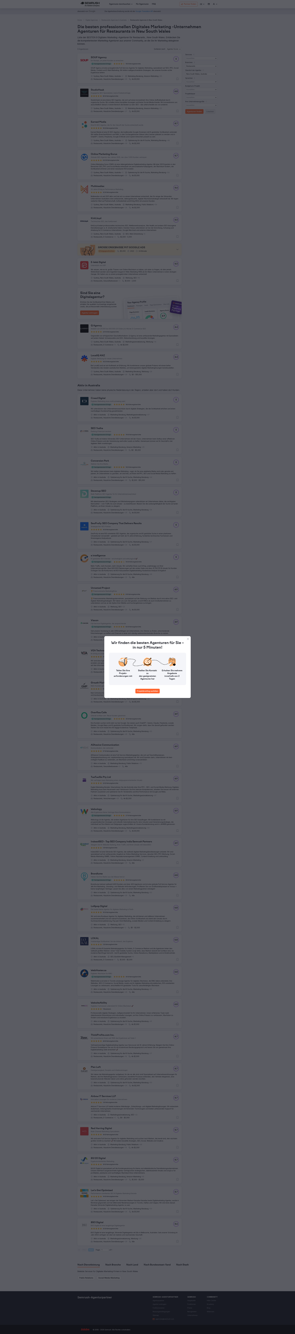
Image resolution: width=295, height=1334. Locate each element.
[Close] (188, 639)
